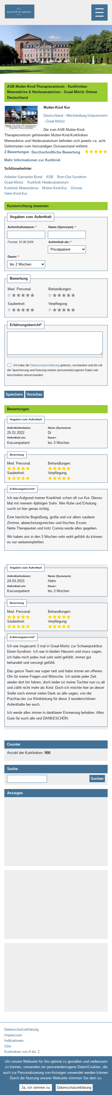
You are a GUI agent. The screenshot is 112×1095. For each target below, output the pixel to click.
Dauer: (13, 256)
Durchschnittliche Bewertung (56, 152)
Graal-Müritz (14, 182)
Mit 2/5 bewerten (18, 295)
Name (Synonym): (62, 227)
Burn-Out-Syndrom (71, 177)
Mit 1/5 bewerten (14, 295)
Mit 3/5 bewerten (23, 295)
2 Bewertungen (16, 152)
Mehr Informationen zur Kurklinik (32, 160)
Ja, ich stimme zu (35, 1087)
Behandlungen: (60, 289)
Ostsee (76, 188)
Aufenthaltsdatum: (22, 227)
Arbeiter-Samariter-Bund (23, 177)
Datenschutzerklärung (45, 365)
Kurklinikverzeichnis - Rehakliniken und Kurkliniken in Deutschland (24, 12)
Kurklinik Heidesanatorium (48, 182)
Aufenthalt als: (59, 242)
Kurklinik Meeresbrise (21, 188)
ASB (49, 177)
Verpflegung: (58, 304)
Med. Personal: (20, 289)
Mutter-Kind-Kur (54, 188)
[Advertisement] (56, 831)
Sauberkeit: (17, 304)
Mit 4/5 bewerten (28, 295)
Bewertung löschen (9, 295)
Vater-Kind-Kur (15, 193)
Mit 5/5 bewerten (32, 295)
